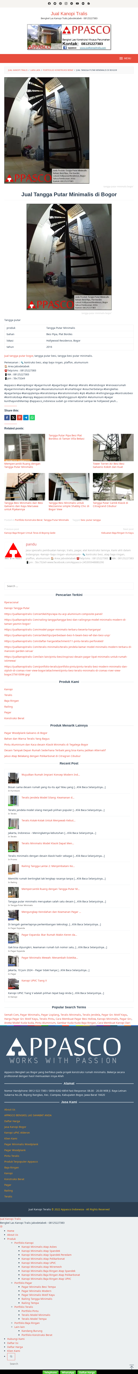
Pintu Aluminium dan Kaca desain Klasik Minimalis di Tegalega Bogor (46, 744)
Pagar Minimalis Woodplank (21, 1144)
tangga (97, 520)
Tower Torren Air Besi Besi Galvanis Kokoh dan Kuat (108, 465)
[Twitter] (55, 4)
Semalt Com (11, 1014)
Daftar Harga (12, 1121)
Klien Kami (10, 1138)
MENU (127, 58)
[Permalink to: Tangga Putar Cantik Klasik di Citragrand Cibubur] (113, 486)
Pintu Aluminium (45, 1022)
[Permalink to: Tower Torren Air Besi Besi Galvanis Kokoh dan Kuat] (113, 447)
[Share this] (7, 417)
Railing (8, 706)
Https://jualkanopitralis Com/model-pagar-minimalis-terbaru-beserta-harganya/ (52, 629)
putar (89, 520)
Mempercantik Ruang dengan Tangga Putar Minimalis (22, 465)
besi (83, 520)
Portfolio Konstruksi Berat (29, 520)
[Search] (11, 1356)
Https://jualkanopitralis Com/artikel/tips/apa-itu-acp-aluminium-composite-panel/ (53, 614)
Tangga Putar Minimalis (56, 520)
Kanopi (8, 689)
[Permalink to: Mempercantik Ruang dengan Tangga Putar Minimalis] (24, 447)
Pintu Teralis (11, 1156)
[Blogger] (88, 4)
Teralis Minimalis (71, 1014)
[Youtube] (77, 4)
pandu (31, 544)
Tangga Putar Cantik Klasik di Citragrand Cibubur (110, 504)
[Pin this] (19, 417)
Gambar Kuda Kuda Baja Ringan (76, 1022)
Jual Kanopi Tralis (69, 13)
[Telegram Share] (26, 417)
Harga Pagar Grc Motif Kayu (21, 1018)
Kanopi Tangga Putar (17, 608)
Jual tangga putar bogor (18, 355)
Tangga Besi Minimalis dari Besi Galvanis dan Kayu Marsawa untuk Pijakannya (23, 506)
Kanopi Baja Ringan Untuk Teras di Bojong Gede (29, 530)
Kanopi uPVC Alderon (17, 1132)
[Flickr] (83, 4)
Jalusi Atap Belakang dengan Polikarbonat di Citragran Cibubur (42, 756)
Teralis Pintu (46, 1018)
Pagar (7, 712)
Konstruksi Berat (14, 718)
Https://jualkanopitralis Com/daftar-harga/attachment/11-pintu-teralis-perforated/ (54, 641)
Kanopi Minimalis (107, 1018)
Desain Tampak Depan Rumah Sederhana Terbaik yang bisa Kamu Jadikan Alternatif (55, 750)
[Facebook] (49, 4)
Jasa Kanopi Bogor (15, 1127)
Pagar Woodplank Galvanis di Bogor (25, 733)
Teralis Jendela (91, 1014)
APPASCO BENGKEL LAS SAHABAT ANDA (28, 1115)
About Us (9, 1109)
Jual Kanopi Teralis (40, 1209)
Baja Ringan (11, 700)
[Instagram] (66, 4)
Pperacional (11, 602)
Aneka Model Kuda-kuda (19, 1022)
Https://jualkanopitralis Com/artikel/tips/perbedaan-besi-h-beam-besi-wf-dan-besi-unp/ (57, 635)
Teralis (8, 695)
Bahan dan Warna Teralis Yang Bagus (27, 738)
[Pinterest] (60, 4)
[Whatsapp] (32, 417)
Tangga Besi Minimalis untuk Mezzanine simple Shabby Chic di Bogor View (69, 506)
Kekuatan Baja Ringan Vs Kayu (117, 530)
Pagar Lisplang (50, 1014)
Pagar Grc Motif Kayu (114, 1014)
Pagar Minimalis (30, 1014)
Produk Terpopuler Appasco (21, 1161)
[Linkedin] (71, 4)
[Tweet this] (13, 417)
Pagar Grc (126, 1018)
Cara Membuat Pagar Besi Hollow (76, 1018)
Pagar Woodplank (15, 1150)
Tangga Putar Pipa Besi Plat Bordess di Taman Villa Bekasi (66, 437)
